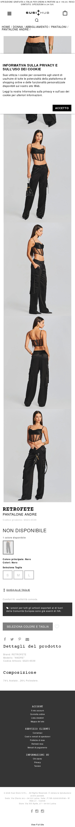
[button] (62, 108)
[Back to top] (65, 817)
